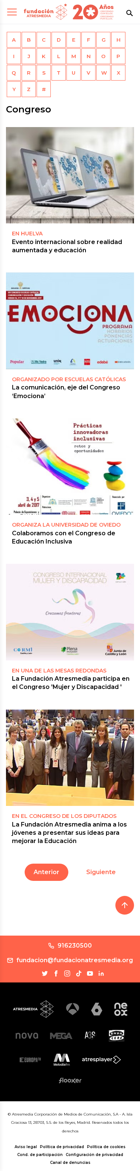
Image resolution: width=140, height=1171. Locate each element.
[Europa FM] (30, 1059)
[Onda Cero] (117, 1036)
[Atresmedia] (33, 1009)
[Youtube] (90, 973)
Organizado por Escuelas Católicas (69, 379)
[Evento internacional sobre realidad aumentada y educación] (70, 175)
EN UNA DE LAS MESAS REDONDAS (59, 670)
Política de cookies (106, 1146)
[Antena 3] (72, 1009)
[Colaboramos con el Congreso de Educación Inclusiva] (70, 466)
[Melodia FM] (61, 1060)
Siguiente (101, 872)
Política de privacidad (62, 1146)
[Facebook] (56, 973)
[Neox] (120, 1009)
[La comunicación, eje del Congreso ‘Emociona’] (70, 321)
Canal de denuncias (70, 1162)
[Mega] (61, 1036)
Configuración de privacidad (94, 1154)
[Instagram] (67, 973)
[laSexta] (96, 1009)
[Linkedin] (101, 973)
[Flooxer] (70, 1080)
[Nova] (27, 1036)
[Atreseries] (90, 1036)
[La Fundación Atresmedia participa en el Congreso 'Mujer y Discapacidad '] (70, 612)
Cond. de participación (40, 1154)
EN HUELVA (27, 233)
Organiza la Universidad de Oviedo (66, 524)
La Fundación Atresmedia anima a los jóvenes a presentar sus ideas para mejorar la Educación (69, 833)
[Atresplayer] (101, 1060)
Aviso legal (26, 1146)
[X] (45, 973)
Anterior (46, 872)
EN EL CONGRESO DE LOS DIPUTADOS (64, 816)
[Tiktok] (79, 973)
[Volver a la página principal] (45, 12)
